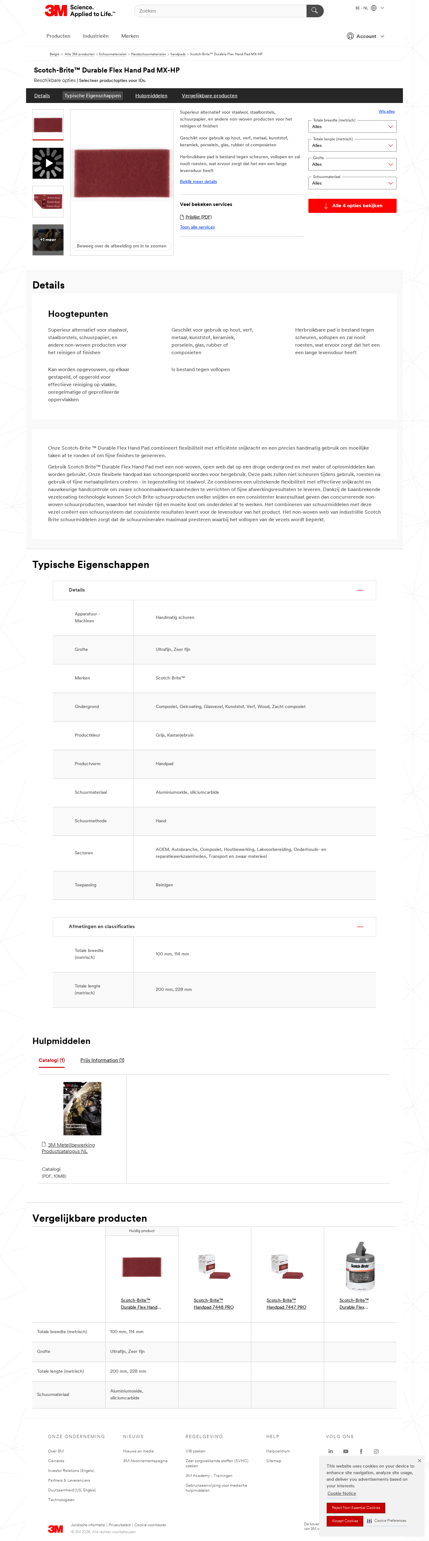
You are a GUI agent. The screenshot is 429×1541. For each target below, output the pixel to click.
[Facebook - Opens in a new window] (361, 1451)
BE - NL (362, 8)
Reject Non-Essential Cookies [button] (356, 1508)
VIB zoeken (195, 1451)
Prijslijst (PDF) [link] (199, 217)
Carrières (56, 1461)
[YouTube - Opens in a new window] (345, 1451)
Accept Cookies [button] (345, 1521)
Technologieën (61, 1500)
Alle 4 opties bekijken (357, 205)
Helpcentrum (278, 1451)
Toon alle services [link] (197, 227)
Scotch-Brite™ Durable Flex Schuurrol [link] (354, 1304)
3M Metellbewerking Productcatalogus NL (68, 1148)
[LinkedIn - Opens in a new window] (330, 1451)
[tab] (52, 1061)
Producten (58, 36)
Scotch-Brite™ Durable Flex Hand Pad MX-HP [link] (139, 1304)
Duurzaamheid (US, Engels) (72, 1490)
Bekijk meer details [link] (198, 182)
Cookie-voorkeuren (150, 1525)
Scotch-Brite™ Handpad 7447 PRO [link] (286, 1304)
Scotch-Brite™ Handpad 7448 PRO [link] (214, 1304)
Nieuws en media (138, 1451)
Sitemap (273, 1461)
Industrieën (96, 36)
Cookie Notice (342, 1493)
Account (366, 36)
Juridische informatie (88, 1525)
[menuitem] (42, 95)
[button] (386, 1521)
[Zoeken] (315, 11)
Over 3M (56, 1451)
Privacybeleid (120, 1525)
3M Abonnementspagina (145, 1461)
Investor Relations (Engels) (71, 1471)
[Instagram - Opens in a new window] (376, 1451)
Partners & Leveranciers (69, 1481)
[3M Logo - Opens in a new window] (80, 11)
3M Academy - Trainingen (209, 1476)
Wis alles (387, 112)
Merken (130, 36)
